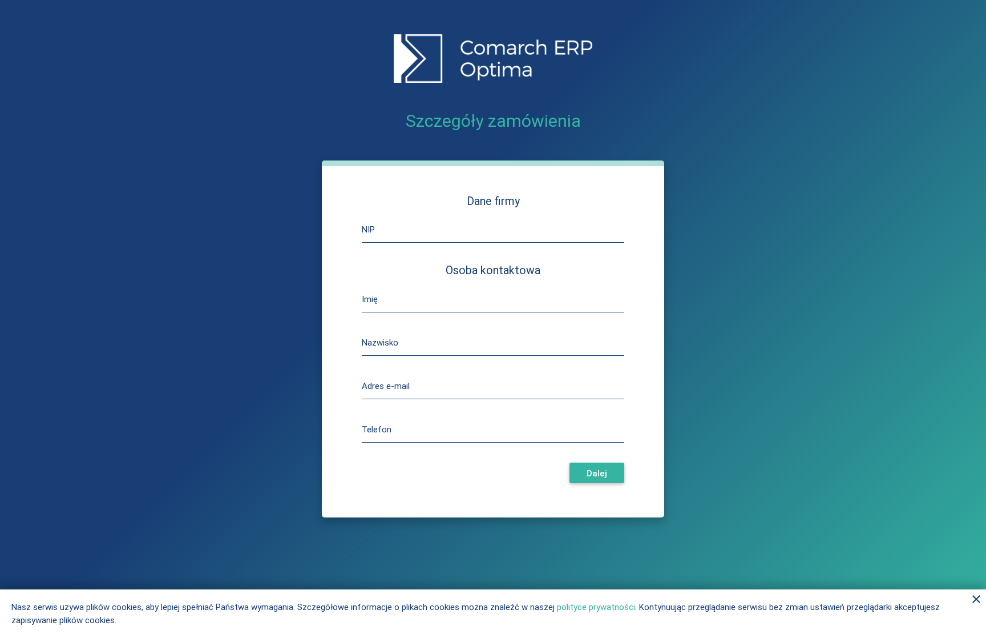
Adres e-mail (386, 385)
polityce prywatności (596, 606)
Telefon (376, 429)
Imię (370, 299)
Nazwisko (380, 342)
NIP (368, 229)
